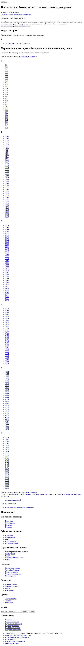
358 (6, 75)
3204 (7, 318)
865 (6, 116)
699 (6, 104)
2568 (7, 267)
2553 (7, 265)
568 (6, 92)
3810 (7, 360)
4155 (7, 395)
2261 (7, 247)
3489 (7, 342)
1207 (7, 162)
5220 (7, 441)
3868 (7, 362)
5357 (7, 453)
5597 (7, 481)
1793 (7, 215)
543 (6, 88)
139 (6, 67)
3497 (7, 346)
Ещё (6, 539)
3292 (7, 326)
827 (6, 114)
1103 (7, 148)
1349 (7, 172)
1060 (7, 140)
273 (6, 71)
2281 (7, 253)
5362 (7, 457)
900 (6, 118)
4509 (7, 409)
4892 (7, 427)
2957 (7, 298)
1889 (7, 217)
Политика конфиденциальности (17, 637)
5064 (7, 437)
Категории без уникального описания (19, 507)
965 (6, 122)
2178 (7, 239)
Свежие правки (11, 584)
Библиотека (9, 603)
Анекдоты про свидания (16, 43)
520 (6, 83)
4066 (7, 378)
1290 (7, 164)
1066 (7, 142)
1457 (7, 181)
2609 (7, 270)
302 (6, 73)
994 (6, 128)
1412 (7, 176)
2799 (7, 288)
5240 (7, 447)
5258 (7, 449)
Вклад (7, 556)
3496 (7, 344)
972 (6, 124)
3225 (7, 320)
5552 (7, 475)
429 (6, 81)
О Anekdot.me (10, 639)
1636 (7, 201)
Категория (5, 496)
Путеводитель (10, 576)
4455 (7, 405)
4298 (7, 399)
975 (6, 126)
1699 (7, 205)
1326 (7, 170)
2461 (7, 263)
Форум (7, 588)
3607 (7, 356)
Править (8, 525)
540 (6, 86)
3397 (7, 330)
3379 (7, 328)
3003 (7, 308)
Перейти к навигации (9, 14)
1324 (7, 168)
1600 (7, 195)
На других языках (12, 543)
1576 (7, 189)
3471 (7, 340)
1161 (7, 154)
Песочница (9, 590)
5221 (7, 443)
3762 (7, 358)
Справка (4, 2)
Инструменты (10, 541)
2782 (7, 284)
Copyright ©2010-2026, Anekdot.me (18, 635)
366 (6, 77)
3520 (7, 350)
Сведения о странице (13, 630)
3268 (7, 324)
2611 (7, 272)
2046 (7, 231)
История (8, 527)
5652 (7, 485)
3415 (7, 334)
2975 (7, 300)
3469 (7, 338)
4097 (7, 382)
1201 (7, 160)
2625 (7, 274)
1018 (7, 138)
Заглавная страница (12, 568)
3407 (7, 332)
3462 (7, 336)
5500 (7, 469)
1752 (7, 207)
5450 (7, 459)
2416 (7, 261)
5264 (7, 451)
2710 (7, 280)
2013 (7, 227)
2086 (7, 235)
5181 (7, 439)
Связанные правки (12, 622)
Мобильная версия (12, 643)
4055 (7, 376)
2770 (7, 282)
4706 (7, 419)
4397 (7, 403)
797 (6, 108)
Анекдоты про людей (13, 500)
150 (6, 69)
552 (6, 90)
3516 (7, 348)
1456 (7, 179)
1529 (7, 185)
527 (6, 85)
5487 (7, 467)
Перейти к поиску (24, 14)
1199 (7, 158)
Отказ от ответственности (15, 641)
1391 (7, 174)
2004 (7, 225)
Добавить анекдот (12, 586)
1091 (7, 146)
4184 (7, 397)
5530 (7, 471)
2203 (7, 243)
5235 (7, 445)
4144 (7, 390)
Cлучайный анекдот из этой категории (15, 26)
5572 (7, 479)
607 (6, 94)
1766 (7, 211)
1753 (7, 209)
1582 (7, 191)
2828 (7, 290)
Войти (7, 559)
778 (6, 106)
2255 (7, 245)
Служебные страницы (13, 624)
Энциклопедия (10, 599)
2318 (7, 255)
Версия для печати (12, 626)
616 (6, 96)
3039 (7, 312)
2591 (7, 268)
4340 (7, 401)
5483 (7, 465)
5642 (7, 483)
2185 (7, 241)
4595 (7, 413)
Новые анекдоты (11, 572)
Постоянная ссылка (12, 628)
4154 (7, 394)
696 (6, 102)
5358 (7, 455)
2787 (7, 286)
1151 (7, 152)
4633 (7, 415)
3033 (7, 310)
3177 (7, 314)
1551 (7, 187)
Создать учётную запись (14, 558)
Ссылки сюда (10, 620)
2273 (7, 249)
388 (6, 79)
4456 (7, 407)
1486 (7, 183)
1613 (7, 197)
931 (6, 120)
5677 (7, 489)
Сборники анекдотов (13, 574)
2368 (7, 259)
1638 (7, 203)
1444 (7, 178)
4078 (7, 380)
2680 (7, 276)
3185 (7, 316)
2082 (7, 233)
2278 (7, 251)
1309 (7, 166)
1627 (7, 199)
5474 (7, 463)
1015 (7, 136)
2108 (7, 237)
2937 (7, 294)
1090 (7, 144)
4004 (7, 372)
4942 (7, 429)
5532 (7, 473)
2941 (7, 296)
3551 (7, 352)
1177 (7, 156)
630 (6, 98)
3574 (7, 354)
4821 (7, 423)
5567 (7, 477)
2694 (7, 278)
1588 (7, 193)
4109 (7, 384)
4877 (7, 425)
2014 (7, 229)
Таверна (8, 601)
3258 (7, 322)
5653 (7, 487)
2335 (7, 257)
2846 (7, 292)
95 (6, 65)
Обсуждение (10, 523)
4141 (7, 388)
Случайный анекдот (12, 570)
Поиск (4, 607)
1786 (7, 213)
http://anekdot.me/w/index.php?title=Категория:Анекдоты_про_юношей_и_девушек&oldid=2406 (46, 494)
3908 (7, 363)
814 (6, 110)
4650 (7, 417)
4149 (7, 392)
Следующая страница (28, 56)
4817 (7, 421)
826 (6, 112)
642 (6, 100)
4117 (7, 386)
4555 (7, 411)
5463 (7, 461)
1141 (7, 150)
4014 (7, 374)
